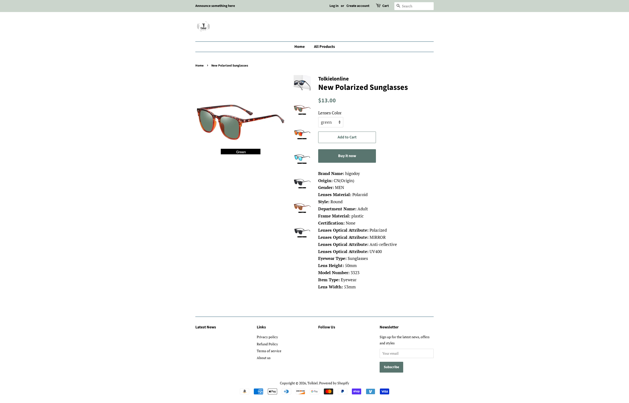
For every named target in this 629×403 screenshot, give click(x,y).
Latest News (205, 327)
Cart (385, 5)
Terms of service (269, 351)
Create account (357, 5)
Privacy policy (267, 337)
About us (264, 357)
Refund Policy (267, 344)
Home (299, 46)
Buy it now (347, 156)
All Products (324, 46)
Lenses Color (330, 113)
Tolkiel (312, 383)
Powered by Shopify (334, 383)
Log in (334, 5)
